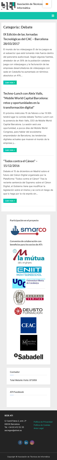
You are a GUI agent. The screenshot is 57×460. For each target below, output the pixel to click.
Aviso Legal (38, 428)
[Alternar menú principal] (53, 15)
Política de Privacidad (43, 422)
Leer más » (11, 83)
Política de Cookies (42, 425)
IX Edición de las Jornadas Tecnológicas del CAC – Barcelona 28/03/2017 (25, 38)
